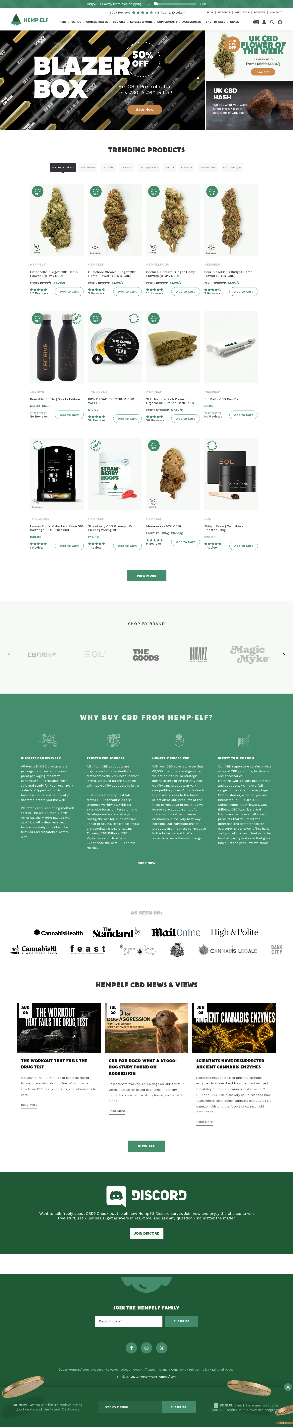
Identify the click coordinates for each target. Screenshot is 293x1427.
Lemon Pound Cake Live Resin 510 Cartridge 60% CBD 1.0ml (56, 528)
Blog (210, 12)
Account (97, 1369)
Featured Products (63, 167)
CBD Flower (88, 167)
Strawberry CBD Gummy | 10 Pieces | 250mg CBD (110, 528)
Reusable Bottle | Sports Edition (55, 399)
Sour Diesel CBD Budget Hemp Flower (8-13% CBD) (228, 274)
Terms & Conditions (172, 1369)
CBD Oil (169, 167)
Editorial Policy (222, 1369)
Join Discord (146, 1233)
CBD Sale (108, 167)
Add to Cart (69, 291)
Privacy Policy (199, 1369)
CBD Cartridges (232, 167)
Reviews (260, 12)
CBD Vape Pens (149, 167)
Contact (276, 12)
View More (146, 575)
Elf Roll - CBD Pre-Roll (222, 399)
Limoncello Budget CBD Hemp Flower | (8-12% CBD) (54, 274)
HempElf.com (79, 1369)
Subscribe (181, 1321)
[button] (64, 22)
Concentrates (208, 167)
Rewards (224, 12)
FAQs (136, 1369)
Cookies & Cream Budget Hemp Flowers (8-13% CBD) (170, 274)
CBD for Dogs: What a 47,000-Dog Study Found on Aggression (143, 1067)
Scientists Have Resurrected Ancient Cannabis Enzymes (230, 1064)
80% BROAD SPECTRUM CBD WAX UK (111, 401)
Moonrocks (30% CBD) (163, 526)
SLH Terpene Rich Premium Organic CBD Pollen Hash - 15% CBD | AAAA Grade (170, 401)
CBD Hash (126, 167)
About (125, 1369)
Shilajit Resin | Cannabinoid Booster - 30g (225, 528)
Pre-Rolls (187, 167)
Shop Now (146, 863)
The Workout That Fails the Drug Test (54, 1064)
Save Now (144, 110)
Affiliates (242, 12)
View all (146, 1146)
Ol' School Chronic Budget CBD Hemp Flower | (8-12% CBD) (112, 274)
